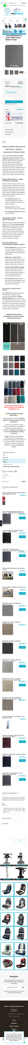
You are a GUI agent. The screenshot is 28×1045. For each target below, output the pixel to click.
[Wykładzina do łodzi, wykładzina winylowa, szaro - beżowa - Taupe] (8, 705)
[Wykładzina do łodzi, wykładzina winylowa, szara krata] (8, 667)
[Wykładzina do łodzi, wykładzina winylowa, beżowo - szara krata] (8, 686)
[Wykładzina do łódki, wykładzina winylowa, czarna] (8, 648)
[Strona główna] (17, 11)
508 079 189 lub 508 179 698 (7, 11)
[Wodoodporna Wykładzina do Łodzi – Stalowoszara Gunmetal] (8, 780)
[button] (3, 21)
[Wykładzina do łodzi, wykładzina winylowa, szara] (8, 610)
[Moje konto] (17, 21)
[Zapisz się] (23, 987)
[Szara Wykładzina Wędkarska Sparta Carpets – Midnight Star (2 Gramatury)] (8, 519)
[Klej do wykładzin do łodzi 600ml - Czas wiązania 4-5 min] (8, 723)
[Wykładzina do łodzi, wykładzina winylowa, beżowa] (8, 629)
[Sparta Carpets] (14, 116)
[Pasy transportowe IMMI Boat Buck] (14, 28)
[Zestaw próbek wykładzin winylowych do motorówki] (8, 593)
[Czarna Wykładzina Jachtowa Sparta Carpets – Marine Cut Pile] (8, 537)
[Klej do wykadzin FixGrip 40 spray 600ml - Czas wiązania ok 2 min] (8, 500)
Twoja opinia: (5, 823)
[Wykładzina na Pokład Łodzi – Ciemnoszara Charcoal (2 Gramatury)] (8, 556)
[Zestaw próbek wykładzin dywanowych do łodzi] (8, 575)
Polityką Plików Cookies (12, 1036)
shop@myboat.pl (7, 15)
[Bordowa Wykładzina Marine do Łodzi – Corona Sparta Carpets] (8, 742)
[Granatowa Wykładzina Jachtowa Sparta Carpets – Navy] (8, 761)
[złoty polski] (5, 5)
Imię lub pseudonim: (6, 818)
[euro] (7, 5)
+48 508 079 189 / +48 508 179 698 (14, 1014)
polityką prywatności (15, 992)
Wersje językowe (13, 5)
